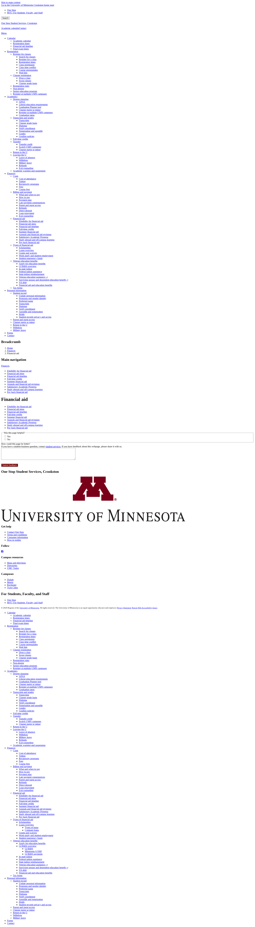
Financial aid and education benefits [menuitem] (35, 285)
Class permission (27, 639)
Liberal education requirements (33, 679)
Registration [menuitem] (12, 51)
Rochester (11, 585)
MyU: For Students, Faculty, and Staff (25, 12)
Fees (21, 761)
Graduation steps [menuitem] (27, 115)
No (8, 439)
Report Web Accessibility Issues (144, 608)
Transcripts (24, 695)
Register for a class (27, 634)
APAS (22, 676)
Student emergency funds (30, 838)
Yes (8, 436)
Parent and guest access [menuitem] (30, 205)
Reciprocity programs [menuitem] (29, 184)
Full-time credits (14, 379)
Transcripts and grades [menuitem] (23, 118)
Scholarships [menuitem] (25, 247)
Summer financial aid (17, 381)
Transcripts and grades (23, 692)
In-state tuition (25, 856)
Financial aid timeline (17, 376)
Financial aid (19, 793)
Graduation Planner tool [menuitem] (30, 107)
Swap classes (25, 655)
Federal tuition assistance (30, 859)
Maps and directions (16, 563)
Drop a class (24, 652)
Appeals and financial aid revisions (23, 384)
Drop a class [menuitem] (24, 78)
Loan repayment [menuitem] (26, 213)
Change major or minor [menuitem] (30, 110)
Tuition (22, 756)
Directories (12, 565)
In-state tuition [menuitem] (25, 269)
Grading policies (26, 711)
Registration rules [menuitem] (21, 86)
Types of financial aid (23, 819)
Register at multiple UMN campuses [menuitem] (30, 94)
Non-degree (18, 663)
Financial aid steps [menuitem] (27, 224)
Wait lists (23, 647)
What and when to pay (29, 769)
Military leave (25, 737)
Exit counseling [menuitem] (26, 168)
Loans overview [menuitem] (26, 250)
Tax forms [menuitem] (17, 288)
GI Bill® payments (33, 854)
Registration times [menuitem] (21, 43)
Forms (10, 920)
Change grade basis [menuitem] (28, 83)
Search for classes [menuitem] (27, 57)
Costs (15, 750)
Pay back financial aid (17, 392)
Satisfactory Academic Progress (21, 387)
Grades (22, 708)
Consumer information (17, 537)
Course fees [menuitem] (24, 189)
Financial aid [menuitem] (19, 218)
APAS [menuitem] (22, 102)
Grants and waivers (28, 833)
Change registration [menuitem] (22, 75)
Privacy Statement (124, 608)
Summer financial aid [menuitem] (29, 232)
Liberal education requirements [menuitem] (33, 104)
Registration (12, 626)
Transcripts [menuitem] (24, 120)
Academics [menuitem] (12, 96)
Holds (21, 902)
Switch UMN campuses (30, 721)
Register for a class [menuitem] (27, 59)
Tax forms (17, 875)
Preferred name (26, 889)
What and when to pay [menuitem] (29, 194)
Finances (11, 350)
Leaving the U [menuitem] (19, 155)
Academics (12, 671)
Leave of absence (27, 732)
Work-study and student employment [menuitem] (36, 255)
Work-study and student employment (36, 835)
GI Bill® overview (27, 846)
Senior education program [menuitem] (25, 91)
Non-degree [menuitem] (18, 88)
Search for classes (27, 631)
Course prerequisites (28, 644)
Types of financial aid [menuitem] (23, 245)
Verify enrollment (27, 703)
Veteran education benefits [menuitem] (25, 261)
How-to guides (14, 540)
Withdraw (23, 734)
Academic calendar (10, 28)
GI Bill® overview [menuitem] (27, 266)
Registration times (21, 618)
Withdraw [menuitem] (23, 160)
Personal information (16, 878)
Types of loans (31, 827)
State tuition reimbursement (31, 862)
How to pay (24, 772)
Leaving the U (19, 729)
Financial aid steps (15, 373)
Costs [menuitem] (15, 176)
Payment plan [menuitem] (25, 200)
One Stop (11, 10)
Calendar (11, 612)
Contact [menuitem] (10, 335)
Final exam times (21, 623)
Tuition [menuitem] (22, 181)
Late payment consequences (32, 777)
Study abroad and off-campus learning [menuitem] (36, 240)
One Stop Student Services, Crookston (19, 23)
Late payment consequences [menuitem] (32, 202)
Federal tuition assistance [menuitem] (30, 271)
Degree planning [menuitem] (20, 99)
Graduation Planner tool (30, 681)
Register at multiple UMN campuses (30, 668)
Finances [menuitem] (11, 173)
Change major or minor (30, 684)
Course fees (24, 764)
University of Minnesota (29, 608)
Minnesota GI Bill (33, 851)
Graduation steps (27, 689)
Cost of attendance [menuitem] (27, 179)
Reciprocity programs (29, 758)
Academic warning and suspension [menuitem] (29, 171)
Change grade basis (28, 658)
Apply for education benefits (32, 843)
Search (5, 18)
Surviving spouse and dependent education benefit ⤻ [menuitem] (43, 280)
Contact (22, 28)
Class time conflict (27, 642)
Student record (20, 881)
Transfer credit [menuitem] (25, 144)
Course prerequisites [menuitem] (28, 70)
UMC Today (13, 568)
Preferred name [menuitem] (26, 301)
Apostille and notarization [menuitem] (31, 311)
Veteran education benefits (25, 840)
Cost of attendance (27, 753)
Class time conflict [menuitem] (27, 67)
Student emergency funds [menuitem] (30, 258)
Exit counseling (26, 742)
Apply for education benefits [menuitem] (32, 263)
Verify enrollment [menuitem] (27, 128)
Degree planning (20, 673)
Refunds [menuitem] (23, 165)
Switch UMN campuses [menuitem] (30, 147)
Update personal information (32, 883)
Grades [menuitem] (22, 133)
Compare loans (32, 830)
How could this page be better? (15, 444)
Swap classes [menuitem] (25, 80)
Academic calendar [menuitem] (22, 41)
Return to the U (20, 726)
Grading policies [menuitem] (26, 136)
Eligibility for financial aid (19, 371)
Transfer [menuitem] (17, 141)
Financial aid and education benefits (35, 873)
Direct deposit (25, 785)
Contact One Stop (15, 532)
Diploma (23, 700)
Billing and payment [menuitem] (22, 192)
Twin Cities (12, 587)
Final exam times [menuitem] (21, 49)
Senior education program (25, 665)
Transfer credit (25, 718)
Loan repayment (26, 787)
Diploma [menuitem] (23, 125)
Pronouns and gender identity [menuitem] (32, 298)
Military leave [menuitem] (25, 163)
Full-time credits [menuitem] (20, 139)
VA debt (23, 870)
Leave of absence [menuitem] (27, 157)
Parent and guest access (30, 779)
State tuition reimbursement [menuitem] (31, 274)
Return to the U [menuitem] (20, 152)
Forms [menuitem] (10, 333)
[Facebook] (127, 551)
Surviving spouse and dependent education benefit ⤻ (43, 867)
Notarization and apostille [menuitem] (31, 131)
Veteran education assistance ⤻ (33, 865)
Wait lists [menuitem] (23, 72)
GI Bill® (29, 848)
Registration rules (21, 660)
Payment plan (25, 774)
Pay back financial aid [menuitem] (29, 242)
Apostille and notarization (31, 899)
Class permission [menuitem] (27, 64)
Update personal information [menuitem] (32, 296)
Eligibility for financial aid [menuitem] (31, 221)
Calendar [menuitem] (11, 38)
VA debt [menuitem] (23, 282)
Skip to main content (10, 2)
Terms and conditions (17, 534)
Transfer (17, 716)
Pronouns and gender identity (32, 886)
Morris (10, 582)
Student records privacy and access (35, 904)
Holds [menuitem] (21, 314)
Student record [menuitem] (20, 293)
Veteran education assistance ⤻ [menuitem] (33, 277)
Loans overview (26, 825)
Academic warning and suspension (29, 745)
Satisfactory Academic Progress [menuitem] (33, 237)
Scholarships (25, 822)
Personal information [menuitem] (16, 290)
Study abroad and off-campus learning (25, 389)
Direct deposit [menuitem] (25, 210)
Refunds (23, 740)
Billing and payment (22, 766)
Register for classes (22, 628)
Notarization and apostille (31, 705)
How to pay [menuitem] (24, 197)
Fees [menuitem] (21, 186)
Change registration (22, 650)
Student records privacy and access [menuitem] (35, 317)
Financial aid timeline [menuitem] (23, 46)
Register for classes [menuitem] (22, 54)
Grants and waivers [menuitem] (28, 253)
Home (10, 348)
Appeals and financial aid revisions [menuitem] (35, 234)
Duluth (10, 579)
